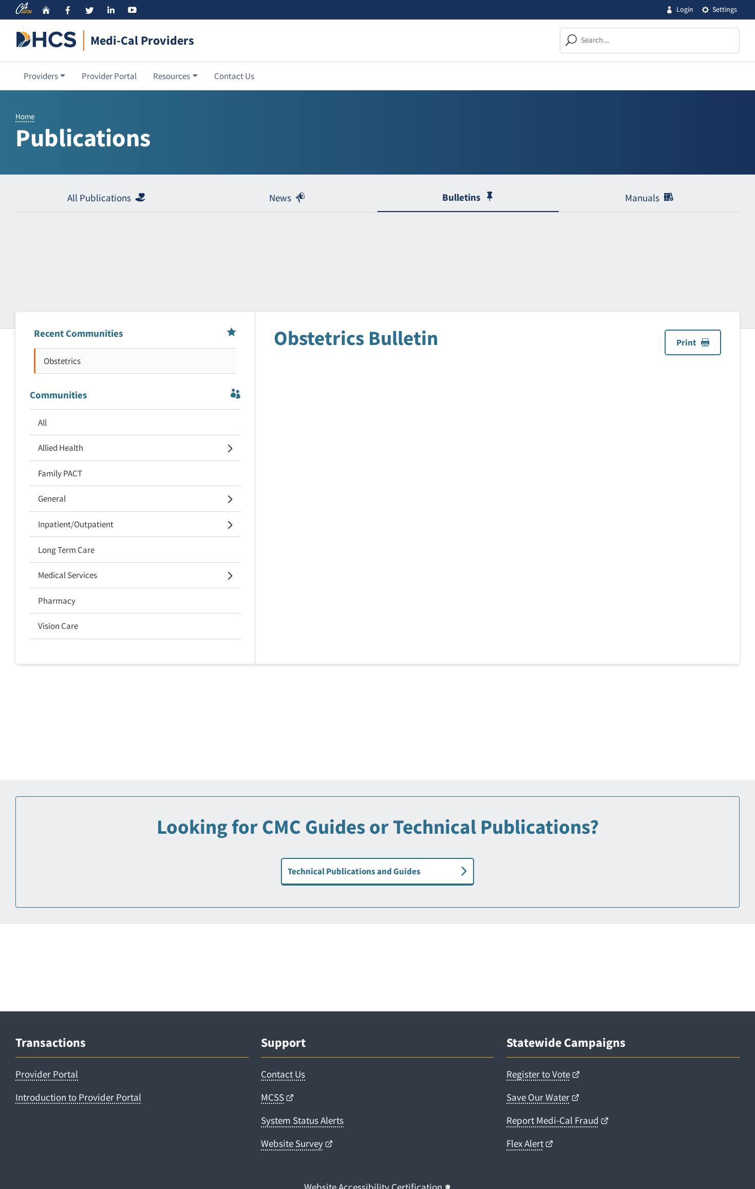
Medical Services (67, 575)
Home (24, 116)
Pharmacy (57, 600)
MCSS (272, 1097)
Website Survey (292, 1143)
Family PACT (60, 473)
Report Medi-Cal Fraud (552, 1120)
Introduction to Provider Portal (78, 1097)
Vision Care (58, 625)
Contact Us (234, 76)
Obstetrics (62, 361)
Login (684, 9)
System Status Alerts (302, 1120)
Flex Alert (524, 1143)
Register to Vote (538, 1074)
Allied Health (60, 447)
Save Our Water (538, 1097)
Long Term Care (66, 549)
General (52, 498)
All (42, 422)
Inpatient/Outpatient (76, 524)
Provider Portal (109, 76)
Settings (724, 9)
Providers (41, 76)
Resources (171, 76)
